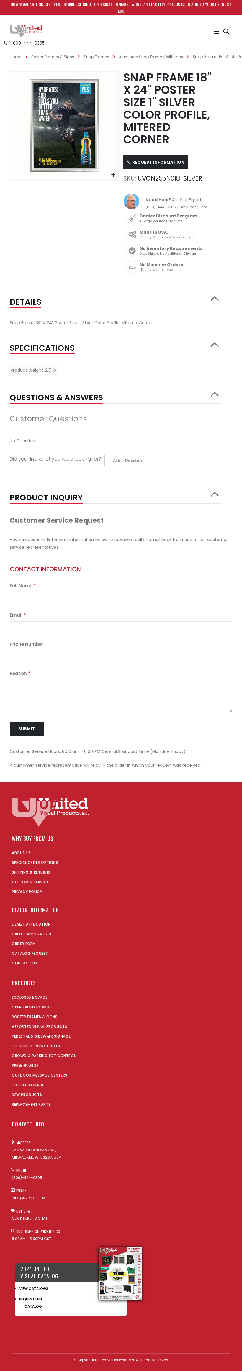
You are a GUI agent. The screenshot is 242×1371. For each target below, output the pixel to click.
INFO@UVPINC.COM (28, 1197)
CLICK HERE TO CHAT (30, 1218)
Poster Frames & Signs (52, 57)
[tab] (116, 299)
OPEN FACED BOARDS (32, 1007)
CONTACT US (24, 963)
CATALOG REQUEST (30, 953)
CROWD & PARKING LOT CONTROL (44, 1055)
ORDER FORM (24, 943)
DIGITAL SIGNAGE (28, 1084)
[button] (113, 175)
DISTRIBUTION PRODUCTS (36, 1046)
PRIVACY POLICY (27, 891)
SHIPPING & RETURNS (31, 872)
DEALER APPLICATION (31, 924)
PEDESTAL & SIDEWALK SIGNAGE (41, 1036)
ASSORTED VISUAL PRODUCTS (39, 1026)
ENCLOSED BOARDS (30, 997)
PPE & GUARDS (25, 1065)
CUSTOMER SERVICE (30, 881)
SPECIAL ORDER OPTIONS (35, 862)
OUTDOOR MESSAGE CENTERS (39, 1075)
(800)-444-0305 (160, 206)
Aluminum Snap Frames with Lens (151, 57)
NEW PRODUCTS (27, 1094)
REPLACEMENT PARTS (31, 1104)
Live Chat (187, 206)
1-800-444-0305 (27, 43)
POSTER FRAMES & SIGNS (35, 1016)
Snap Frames (96, 57)
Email (205, 206)
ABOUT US (21, 852)
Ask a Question (128, 460)
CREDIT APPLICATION (31, 933)
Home (16, 57)
